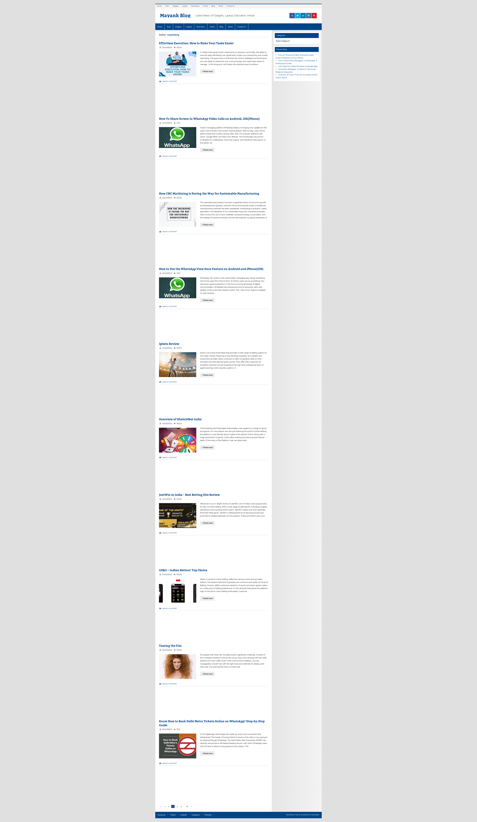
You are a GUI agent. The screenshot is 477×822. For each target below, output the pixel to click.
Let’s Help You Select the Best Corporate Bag (297, 66)
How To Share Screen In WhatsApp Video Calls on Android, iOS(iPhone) (209, 118)
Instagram (196, 815)
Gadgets (175, 6)
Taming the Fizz (170, 645)
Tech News (195, 6)
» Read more (207, 71)
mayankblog (167, 47)
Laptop (184, 6)
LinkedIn (183, 815)
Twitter (173, 815)
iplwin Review (169, 344)
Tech (167, 6)
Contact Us (230, 6)
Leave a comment (169, 81)
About (220, 6)
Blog (213, 6)
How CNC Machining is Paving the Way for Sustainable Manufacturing (209, 193)
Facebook (161, 815)
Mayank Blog (175, 15)
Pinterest (208, 815)
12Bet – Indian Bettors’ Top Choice (183, 570)
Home (159, 6)
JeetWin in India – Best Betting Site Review (189, 495)
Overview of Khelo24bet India (180, 419)
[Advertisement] (213, 101)
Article (205, 6)
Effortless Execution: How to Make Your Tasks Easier (196, 43)
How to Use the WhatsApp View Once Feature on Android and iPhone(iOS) (211, 269)
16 (187, 806)
